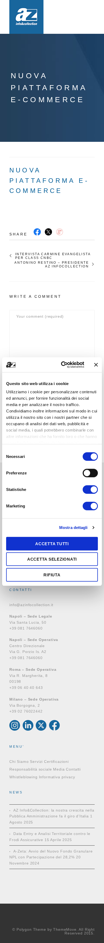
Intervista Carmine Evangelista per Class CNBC (52, 256)
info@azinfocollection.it (31, 605)
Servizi (36, 761)
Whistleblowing (23, 777)
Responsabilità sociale (30, 769)
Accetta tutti (52, 543)
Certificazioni (56, 761)
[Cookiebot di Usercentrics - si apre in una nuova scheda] (63, 364)
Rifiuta (51, 574)
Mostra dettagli (73, 527)
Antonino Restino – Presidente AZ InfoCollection (51, 264)
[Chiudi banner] (96, 365)
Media (59, 769)
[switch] (90, 473)
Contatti (73, 769)
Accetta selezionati (52, 559)
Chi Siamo (19, 761)
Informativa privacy (57, 777)
